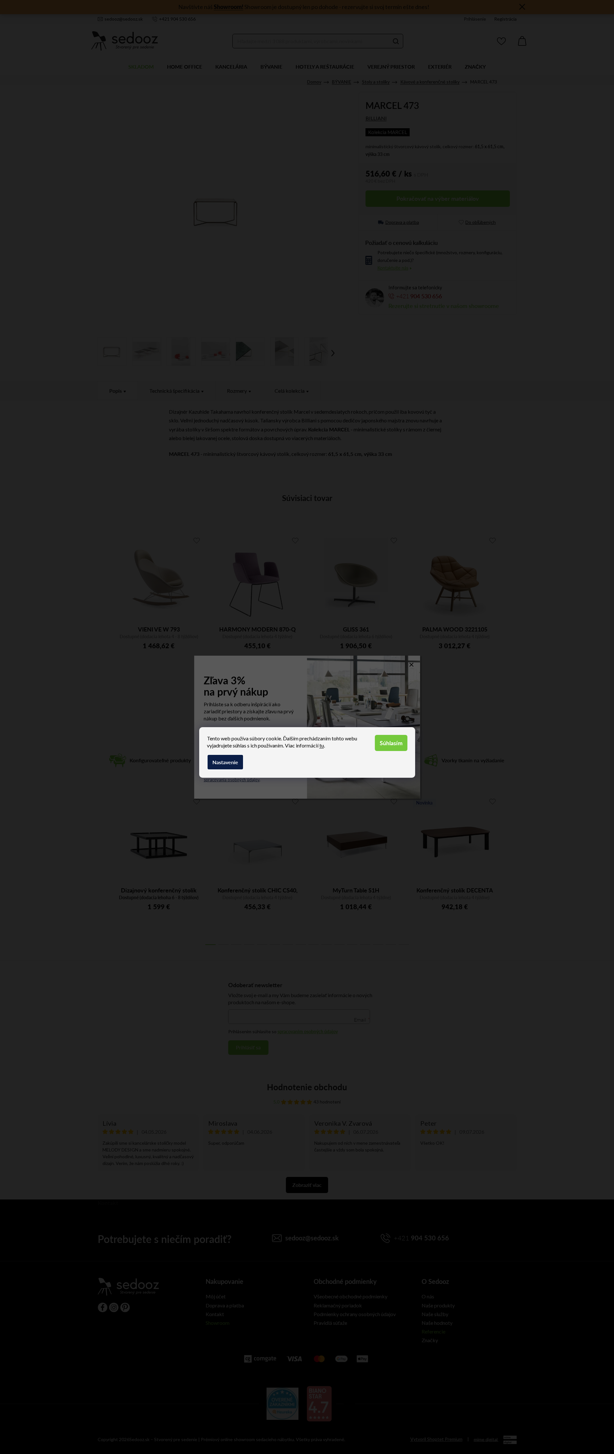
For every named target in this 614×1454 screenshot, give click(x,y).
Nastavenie (225, 762)
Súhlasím (391, 743)
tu (321, 745)
